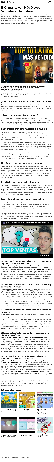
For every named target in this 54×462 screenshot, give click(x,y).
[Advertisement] (27, 35)
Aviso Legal (5, 445)
